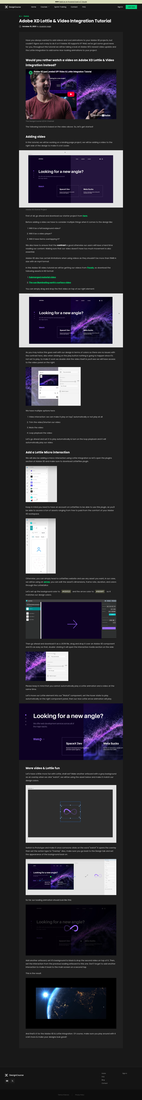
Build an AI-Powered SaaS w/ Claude (73, 2)
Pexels (90, 267)
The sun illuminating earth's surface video (50, 282)
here (85, 216)
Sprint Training (60, 7)
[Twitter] (12, 1081)
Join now (131, 7)
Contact (74, 7)
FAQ (84, 7)
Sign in (120, 7)
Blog (103, 1080)
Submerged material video (42, 277)
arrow (47, 582)
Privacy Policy (79, 1095)
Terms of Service (63, 1095)
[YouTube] (7, 1081)
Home (33, 7)
